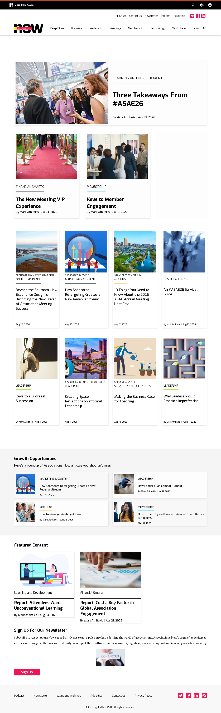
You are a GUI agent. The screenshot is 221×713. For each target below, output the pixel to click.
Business (76, 28)
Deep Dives (57, 28)
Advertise (179, 16)
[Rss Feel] (204, 695)
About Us (121, 16)
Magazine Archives (69, 695)
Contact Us (135, 16)
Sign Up (27, 672)
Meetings (115, 28)
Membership (135, 28)
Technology (157, 28)
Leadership (96, 28)
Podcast (165, 16)
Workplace (179, 28)
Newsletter (151, 16)
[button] (22, 5)
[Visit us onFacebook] (198, 16)
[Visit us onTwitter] (192, 16)
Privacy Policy (143, 695)
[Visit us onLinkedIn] (203, 16)
